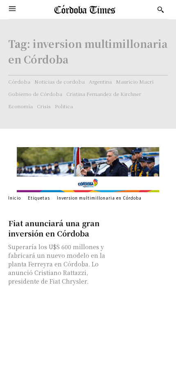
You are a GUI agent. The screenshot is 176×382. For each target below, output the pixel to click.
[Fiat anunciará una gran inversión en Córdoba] (140, 232)
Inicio (14, 198)
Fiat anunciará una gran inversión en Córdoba (53, 228)
